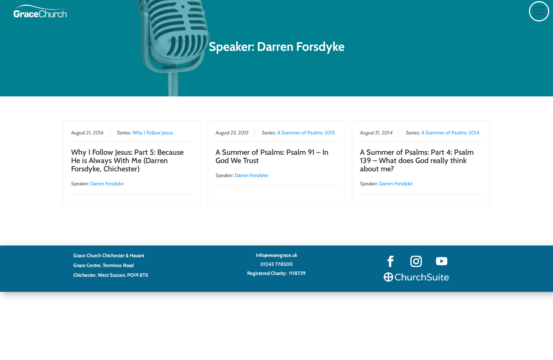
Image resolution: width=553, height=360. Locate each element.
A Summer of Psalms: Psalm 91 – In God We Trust (272, 156)
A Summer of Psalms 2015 (306, 133)
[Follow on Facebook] (390, 261)
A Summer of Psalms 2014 (450, 133)
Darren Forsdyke (107, 183)
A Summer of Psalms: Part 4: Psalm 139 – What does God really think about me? (417, 160)
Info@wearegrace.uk (276, 255)
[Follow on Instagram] (416, 261)
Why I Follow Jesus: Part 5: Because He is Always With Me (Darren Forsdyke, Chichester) (127, 160)
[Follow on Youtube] (441, 261)
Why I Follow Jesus (152, 133)
